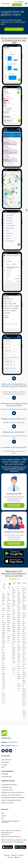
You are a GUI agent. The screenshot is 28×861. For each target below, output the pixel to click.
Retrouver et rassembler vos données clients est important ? (14, 386)
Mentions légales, (6, 830)
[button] (1, 210)
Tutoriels (3, 816)
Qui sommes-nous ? (6, 759)
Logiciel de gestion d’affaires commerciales (13, 797)
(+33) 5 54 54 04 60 (12, 742)
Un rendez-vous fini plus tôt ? (14, 447)
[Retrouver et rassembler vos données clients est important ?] (14, 378)
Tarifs (2, 767)
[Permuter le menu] (26, 3)
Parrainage (4, 765)
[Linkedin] (3, 750)
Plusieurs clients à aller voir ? (14, 419)
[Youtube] (10, 750)
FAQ (2, 818)
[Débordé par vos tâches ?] (14, 426)
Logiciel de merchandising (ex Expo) (11, 800)
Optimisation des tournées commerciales (12, 792)
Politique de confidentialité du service (11, 836)
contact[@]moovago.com (11, 745)
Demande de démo (6, 776)
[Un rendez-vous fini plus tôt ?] (14, 442)
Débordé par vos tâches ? (14, 432)
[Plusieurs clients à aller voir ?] (14, 413)
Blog (2, 813)
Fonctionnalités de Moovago (9, 784)
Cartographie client (6, 787)
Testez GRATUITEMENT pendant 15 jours (14, 505)
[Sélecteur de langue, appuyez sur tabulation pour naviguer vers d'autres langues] (23, 4)
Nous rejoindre (5, 762)
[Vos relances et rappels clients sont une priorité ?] (14, 398)
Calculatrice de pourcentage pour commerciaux (10, 821)
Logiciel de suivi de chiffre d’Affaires (11, 795)
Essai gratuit (4, 774)
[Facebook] (6, 750)
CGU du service (5, 834)
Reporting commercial (7, 802)
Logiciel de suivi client (7, 790)
